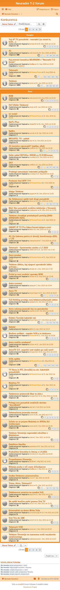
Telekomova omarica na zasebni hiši (26, 492)
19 (57, 167)
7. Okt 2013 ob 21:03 (48, 320)
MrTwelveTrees (35, 72)
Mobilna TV (14, 383)
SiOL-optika (14, 359)
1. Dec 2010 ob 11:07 (48, 539)
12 (47, 323)
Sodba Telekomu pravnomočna (23, 476)
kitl (31, 229)
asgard (32, 194)
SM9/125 (33, 250)
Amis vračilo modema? (20, 342)
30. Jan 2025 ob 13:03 (43, 107)
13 (50, 323)
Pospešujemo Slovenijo (20, 459)
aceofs (32, 133)
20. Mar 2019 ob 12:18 (47, 210)
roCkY (32, 503)
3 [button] (33, 29)
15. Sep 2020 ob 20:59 (44, 165)
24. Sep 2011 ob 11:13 (46, 446)
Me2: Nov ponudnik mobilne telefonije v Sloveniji (32, 208)
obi (31, 478)
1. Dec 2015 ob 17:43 (44, 269)
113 (45, 365)
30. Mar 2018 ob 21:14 (42, 229)
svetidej (32, 157)
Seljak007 (33, 124)
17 (50, 167)
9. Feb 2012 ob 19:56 (42, 407)
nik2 (31, 141)
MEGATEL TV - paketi (19, 138)
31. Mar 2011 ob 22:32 (44, 485)
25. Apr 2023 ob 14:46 (44, 133)
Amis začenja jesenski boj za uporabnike (28, 309)
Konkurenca (9, 19)
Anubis (32, 269)
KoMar (32, 64)
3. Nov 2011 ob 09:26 (42, 437)
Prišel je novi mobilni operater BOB (26, 274)
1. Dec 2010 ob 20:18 (44, 529)
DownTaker (34, 293)
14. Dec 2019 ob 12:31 (44, 201)
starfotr (32, 311)
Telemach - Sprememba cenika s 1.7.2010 (28, 248)
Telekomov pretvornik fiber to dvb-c (26, 394)
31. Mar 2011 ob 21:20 (44, 494)
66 (54, 86)
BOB (11, 96)
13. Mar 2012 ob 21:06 (48, 396)
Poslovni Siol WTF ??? (20, 181)
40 (57, 56)
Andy (31, 107)
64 (47, 86)
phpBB (20, 584)
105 (53, 77)
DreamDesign (35, 512)
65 (50, 86)
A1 (10, 51)
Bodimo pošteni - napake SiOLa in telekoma (30, 333)
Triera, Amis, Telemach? (20, 483)
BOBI (32, 461)
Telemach (13, 70)
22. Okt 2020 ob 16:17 (45, 157)
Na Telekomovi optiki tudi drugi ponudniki (29, 199)
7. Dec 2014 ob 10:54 (44, 285)
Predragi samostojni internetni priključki (28, 172)
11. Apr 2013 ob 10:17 (42, 329)
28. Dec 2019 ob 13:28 (45, 194)
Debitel (12, 327)
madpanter (34, 210)
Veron (32, 201)
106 (57, 77)
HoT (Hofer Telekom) (18, 105)
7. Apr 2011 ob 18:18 (41, 478)
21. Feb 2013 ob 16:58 (46, 335)
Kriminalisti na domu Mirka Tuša (24, 510)
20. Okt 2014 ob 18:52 (44, 302)
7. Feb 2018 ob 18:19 (48, 241)
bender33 (33, 44)
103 (45, 77)
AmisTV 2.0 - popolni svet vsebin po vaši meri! (31, 350)
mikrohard (33, 53)
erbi (31, 437)
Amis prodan (15, 255)
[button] (40, 29)
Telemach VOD (16, 527)
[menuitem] (8, 9)
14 (54, 323)
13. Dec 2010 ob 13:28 (44, 520)
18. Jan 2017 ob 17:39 (46, 250)
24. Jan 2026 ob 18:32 (44, 83)
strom (32, 83)
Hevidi (32, 454)
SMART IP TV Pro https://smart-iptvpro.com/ (30, 227)
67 (57, 86)
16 (47, 167)
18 (54, 167)
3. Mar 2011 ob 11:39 (44, 503)
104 (49, 77)
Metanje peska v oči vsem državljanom (27, 467)
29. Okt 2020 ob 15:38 (44, 148)
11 (50, 488)
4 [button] (36, 29)
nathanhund (34, 241)
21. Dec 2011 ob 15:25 (44, 426)
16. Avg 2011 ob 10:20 (44, 454)
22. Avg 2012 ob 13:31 (48, 352)
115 (53, 365)
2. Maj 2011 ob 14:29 (44, 469)
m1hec (32, 344)
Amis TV (13, 291)
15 (47, 204)
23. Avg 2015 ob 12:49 (44, 276)
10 (57, 151)
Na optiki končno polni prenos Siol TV (27, 501)
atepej (32, 285)
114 (49, 365)
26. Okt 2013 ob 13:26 (45, 311)
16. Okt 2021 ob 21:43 (42, 141)
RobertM (33, 335)
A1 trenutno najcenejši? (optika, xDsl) (26, 146)
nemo (32, 529)
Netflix (12, 131)
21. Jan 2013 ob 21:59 (44, 344)
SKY (11, 163)
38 (50, 56)
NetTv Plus (14, 122)
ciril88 (32, 148)
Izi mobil (13, 114)
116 (57, 365)
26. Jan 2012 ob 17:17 (44, 415)
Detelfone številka (17, 444)
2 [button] (29, 29)
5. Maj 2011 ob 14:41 (43, 461)
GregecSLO (34, 352)
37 (47, 56)
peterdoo (33, 446)
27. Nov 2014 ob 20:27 (48, 293)
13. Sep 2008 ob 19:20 (45, 64)
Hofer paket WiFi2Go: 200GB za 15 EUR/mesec (31, 155)
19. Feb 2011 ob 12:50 (50, 512)
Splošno (21, 66)
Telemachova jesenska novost (23, 412)
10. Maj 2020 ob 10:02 (45, 174)
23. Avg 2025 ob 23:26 (47, 98)
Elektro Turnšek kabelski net (22, 318)
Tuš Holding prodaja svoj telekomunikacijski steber (33, 300)
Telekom (13, 81)
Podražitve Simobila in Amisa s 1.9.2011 (28, 452)
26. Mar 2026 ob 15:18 (46, 44)
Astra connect (15, 283)
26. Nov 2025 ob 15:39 (47, 124)
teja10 (32, 494)
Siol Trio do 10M (16, 518)
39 (54, 56)
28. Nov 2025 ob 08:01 (47, 53)
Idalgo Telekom (16, 191)
